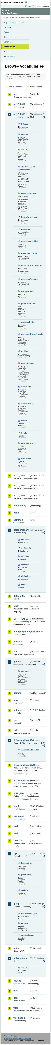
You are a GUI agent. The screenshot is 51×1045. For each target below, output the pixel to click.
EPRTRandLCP (21, 619)
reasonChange (25, 363)
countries (25, 150)
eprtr (16, 606)
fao (15, 651)
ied (15, 730)
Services (7, 52)
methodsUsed (25, 291)
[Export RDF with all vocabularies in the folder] (43, 117)
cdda (16, 513)
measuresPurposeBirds (25, 265)
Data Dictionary (24, 17)
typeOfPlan (25, 459)
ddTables (25, 556)
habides (17, 710)
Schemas (7, 42)
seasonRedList (25, 404)
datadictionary (21, 530)
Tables (6, 32)
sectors (24, 890)
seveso (17, 981)
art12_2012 (19, 104)
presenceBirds (25, 322)
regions (24, 923)
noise (16, 948)
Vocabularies (9, 47)
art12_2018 (19, 114)
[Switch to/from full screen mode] (34, 6)
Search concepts (36, 87)
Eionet (14, 17)
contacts (25, 540)
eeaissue (25, 565)
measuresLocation (25, 253)
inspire (17, 806)
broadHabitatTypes (25, 913)
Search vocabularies (16, 87)
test (15, 991)
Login (29, 6)
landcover (18, 816)
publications (20, 958)
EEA (15, 2)
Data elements (10, 37)
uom (15, 998)
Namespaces (9, 56)
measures (25, 229)
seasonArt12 (25, 387)
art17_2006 (19, 475)
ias (15, 720)
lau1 (15, 826)
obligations (25, 576)
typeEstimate (25, 443)
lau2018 (17, 840)
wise (15, 1008)
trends (24, 433)
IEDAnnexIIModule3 (21, 765)
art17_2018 (19, 495)
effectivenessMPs (25, 167)
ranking (24, 351)
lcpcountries (25, 863)
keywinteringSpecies (25, 217)
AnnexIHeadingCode (25, 750)
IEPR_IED (18, 793)
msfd (16, 904)
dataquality (19, 596)
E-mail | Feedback (11, 1036)
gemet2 (17, 693)
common (18, 520)
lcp (15, 853)
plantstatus (25, 875)
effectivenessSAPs (25, 193)
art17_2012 (19, 485)
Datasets (7, 27)
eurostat (17, 641)
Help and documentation (14, 23)
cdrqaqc (24, 134)
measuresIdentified (25, 241)
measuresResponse (25, 279)
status (23, 585)
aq (14, 94)
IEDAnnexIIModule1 (21, 740)
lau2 (15, 833)
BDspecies (25, 124)
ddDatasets (25, 548)
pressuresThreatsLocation (25, 334)
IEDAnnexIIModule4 (21, 780)
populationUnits (25, 303)
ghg (15, 700)
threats (24, 421)
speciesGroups (25, 935)
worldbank (19, 1018)
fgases (17, 661)
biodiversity (19, 505)
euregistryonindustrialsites (21, 631)
